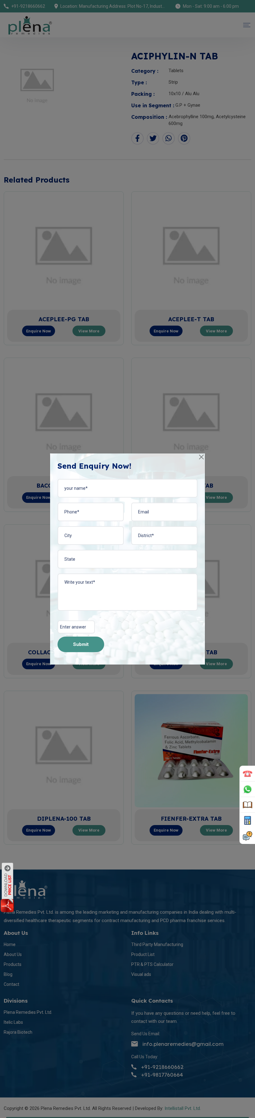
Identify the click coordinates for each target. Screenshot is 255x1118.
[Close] (201, 457)
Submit (81, 644)
